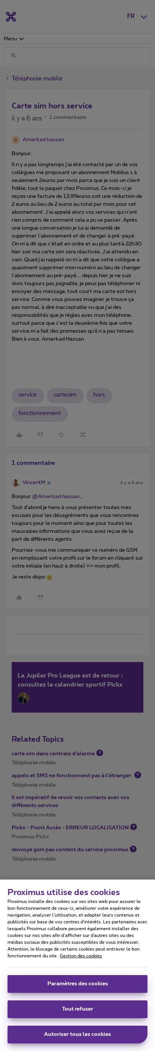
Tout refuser (77, 1009)
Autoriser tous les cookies (77, 1034)
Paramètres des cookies (77, 983)
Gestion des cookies (81, 956)
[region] (77, 965)
